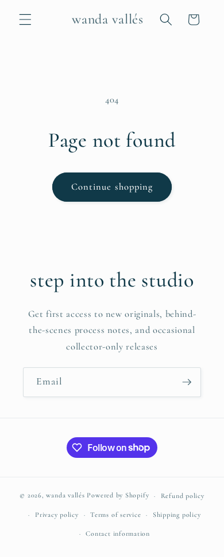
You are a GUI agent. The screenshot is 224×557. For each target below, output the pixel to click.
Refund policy (182, 496)
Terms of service (115, 515)
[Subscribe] (186, 382)
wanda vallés (65, 496)
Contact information (118, 533)
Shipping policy (177, 515)
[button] (25, 19)
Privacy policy (57, 515)
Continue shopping (112, 187)
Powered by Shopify (118, 496)
